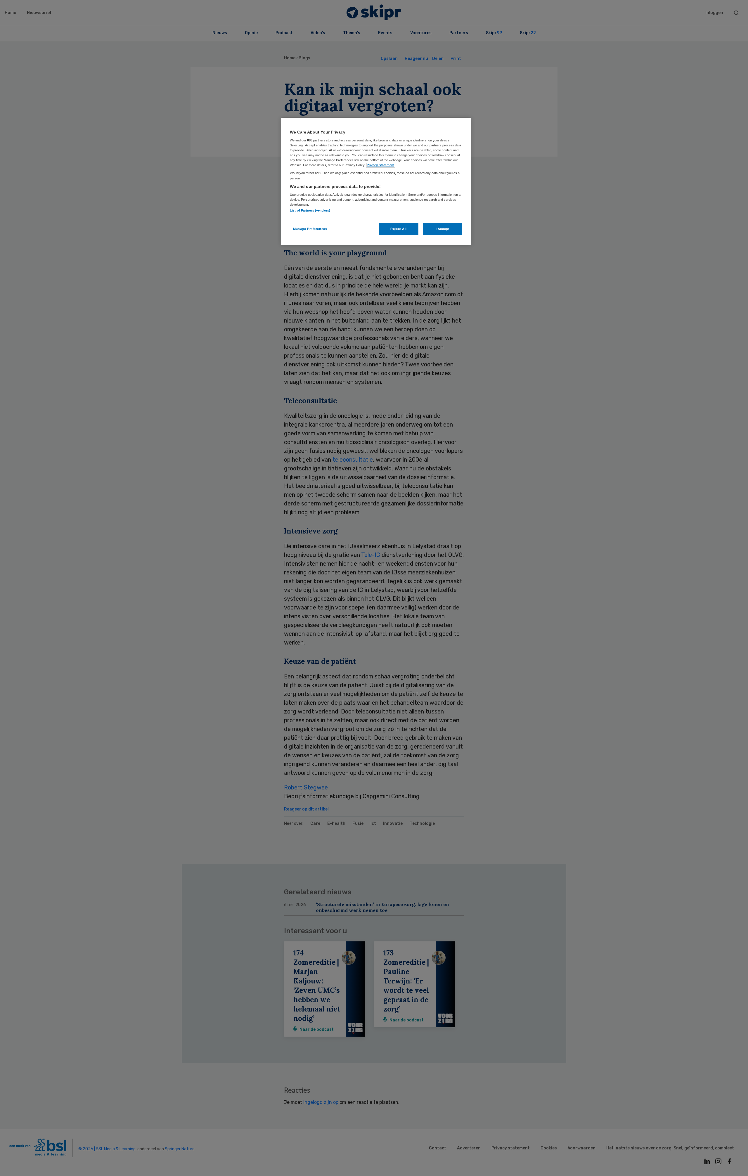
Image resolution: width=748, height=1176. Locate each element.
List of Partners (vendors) (310, 210)
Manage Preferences (310, 229)
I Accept (443, 229)
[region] (376, 181)
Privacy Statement (380, 165)
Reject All (398, 229)
